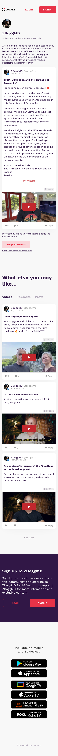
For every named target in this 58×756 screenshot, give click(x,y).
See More (29, 537)
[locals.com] (8, 9)
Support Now (15, 244)
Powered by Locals (29, 745)
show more (29, 180)
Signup (47, 9)
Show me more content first (17, 250)
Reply (50, 225)
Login (29, 9)
